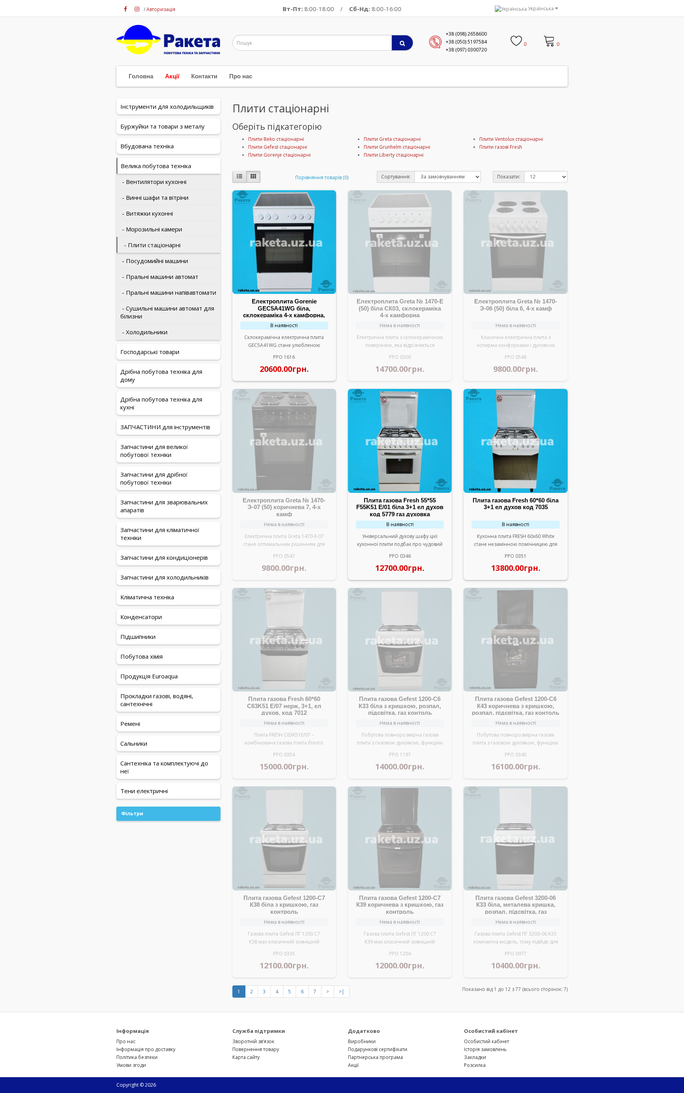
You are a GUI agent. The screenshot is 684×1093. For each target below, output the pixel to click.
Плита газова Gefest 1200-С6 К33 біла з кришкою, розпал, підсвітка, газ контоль (400, 705)
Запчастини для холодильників (164, 577)
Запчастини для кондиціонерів (164, 557)
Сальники (133, 743)
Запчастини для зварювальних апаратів (164, 506)
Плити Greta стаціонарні (392, 139)
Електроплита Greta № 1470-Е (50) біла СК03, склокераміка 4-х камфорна (400, 308)
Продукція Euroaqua (149, 676)
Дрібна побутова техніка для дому (161, 375)
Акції (172, 76)
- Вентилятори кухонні (153, 182)
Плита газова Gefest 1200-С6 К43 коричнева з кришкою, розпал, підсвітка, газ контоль (515, 705)
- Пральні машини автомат (159, 276)
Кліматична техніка (147, 597)
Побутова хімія (141, 656)
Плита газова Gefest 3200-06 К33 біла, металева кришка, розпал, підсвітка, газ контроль (515, 908)
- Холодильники (143, 332)
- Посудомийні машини (154, 261)
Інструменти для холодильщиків (167, 106)
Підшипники (138, 636)
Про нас (240, 76)
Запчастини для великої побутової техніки (154, 450)
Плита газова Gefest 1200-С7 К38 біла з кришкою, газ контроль (284, 904)
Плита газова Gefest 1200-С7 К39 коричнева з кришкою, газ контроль (399, 904)
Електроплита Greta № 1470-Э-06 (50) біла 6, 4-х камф (515, 305)
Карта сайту (246, 1057)
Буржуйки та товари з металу (162, 126)
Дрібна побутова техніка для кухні (161, 403)
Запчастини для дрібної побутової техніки (154, 478)
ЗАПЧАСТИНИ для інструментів (165, 427)
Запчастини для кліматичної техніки (160, 534)
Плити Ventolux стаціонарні (511, 139)
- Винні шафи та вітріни (154, 197)
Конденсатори (141, 617)
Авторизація (160, 9)
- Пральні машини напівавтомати (168, 292)
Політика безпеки (137, 1057)
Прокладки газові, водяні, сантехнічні (156, 700)
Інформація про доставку (145, 1049)
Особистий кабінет (486, 1041)
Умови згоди (131, 1065)
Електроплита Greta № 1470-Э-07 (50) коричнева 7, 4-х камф (284, 507)
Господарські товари (149, 352)
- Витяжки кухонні (146, 213)
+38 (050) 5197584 (466, 41)
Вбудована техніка (147, 146)
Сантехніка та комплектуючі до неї (164, 767)
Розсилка (475, 1065)
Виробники (362, 1041)
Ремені (130, 723)
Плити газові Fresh (500, 147)
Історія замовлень (485, 1049)
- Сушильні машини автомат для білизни (167, 312)
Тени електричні (144, 791)
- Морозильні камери (151, 229)
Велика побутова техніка (156, 166)
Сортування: (395, 176)
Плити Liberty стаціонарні (394, 155)
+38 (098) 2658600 (466, 33)
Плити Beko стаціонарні (276, 139)
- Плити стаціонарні (150, 245)
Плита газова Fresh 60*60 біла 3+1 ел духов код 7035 (516, 504)
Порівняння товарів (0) (321, 177)
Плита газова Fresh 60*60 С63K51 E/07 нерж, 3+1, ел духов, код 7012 (284, 705)
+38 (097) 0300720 (466, 49)
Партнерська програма (375, 1057)
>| (341, 991)
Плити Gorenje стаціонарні (279, 155)
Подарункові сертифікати (377, 1049)
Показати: (508, 176)
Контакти (204, 76)
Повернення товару (255, 1049)
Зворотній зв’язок (253, 1041)
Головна (141, 76)
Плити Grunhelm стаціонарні (397, 147)
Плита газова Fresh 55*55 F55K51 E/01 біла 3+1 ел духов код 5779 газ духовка (399, 507)
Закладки (475, 1057)
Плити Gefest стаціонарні (277, 147)
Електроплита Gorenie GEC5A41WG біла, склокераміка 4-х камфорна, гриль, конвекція (284, 312)
